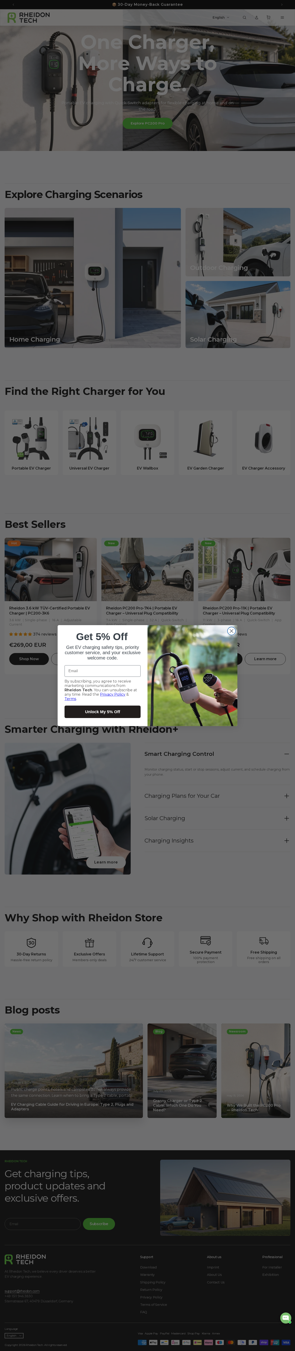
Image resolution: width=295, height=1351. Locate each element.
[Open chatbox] (285, 1318)
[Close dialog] (231, 631)
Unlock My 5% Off (102, 711)
